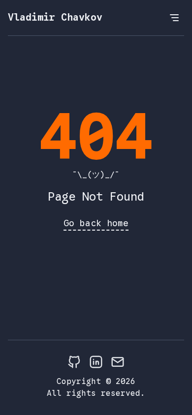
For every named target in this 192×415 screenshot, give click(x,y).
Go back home (96, 223)
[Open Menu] (174, 18)
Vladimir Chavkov (55, 17)
